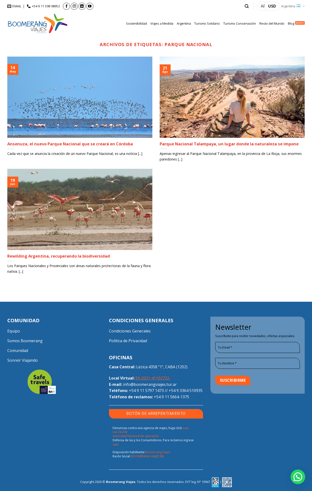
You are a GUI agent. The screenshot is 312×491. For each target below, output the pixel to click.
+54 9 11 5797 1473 (146, 390)
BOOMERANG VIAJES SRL (147, 456)
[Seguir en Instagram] (74, 6)
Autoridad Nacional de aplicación (136, 436)
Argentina (288, 6)
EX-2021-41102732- (153, 378)
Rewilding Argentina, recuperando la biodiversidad (58, 256)
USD (272, 6)
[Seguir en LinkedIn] (82, 6)
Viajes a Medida (161, 23)
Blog (291, 23)
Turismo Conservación (239, 23)
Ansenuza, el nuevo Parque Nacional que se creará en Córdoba (70, 144)
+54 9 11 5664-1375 (171, 397)
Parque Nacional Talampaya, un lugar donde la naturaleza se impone (229, 144)
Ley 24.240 (120, 432)
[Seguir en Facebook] (66, 6)
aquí (116, 444)
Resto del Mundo (271, 23)
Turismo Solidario (207, 23)
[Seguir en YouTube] (89, 6)
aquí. (186, 428)
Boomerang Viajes (157, 452)
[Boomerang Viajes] (37, 23)
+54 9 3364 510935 (186, 390)
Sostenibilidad (136, 23)
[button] (247, 6)
